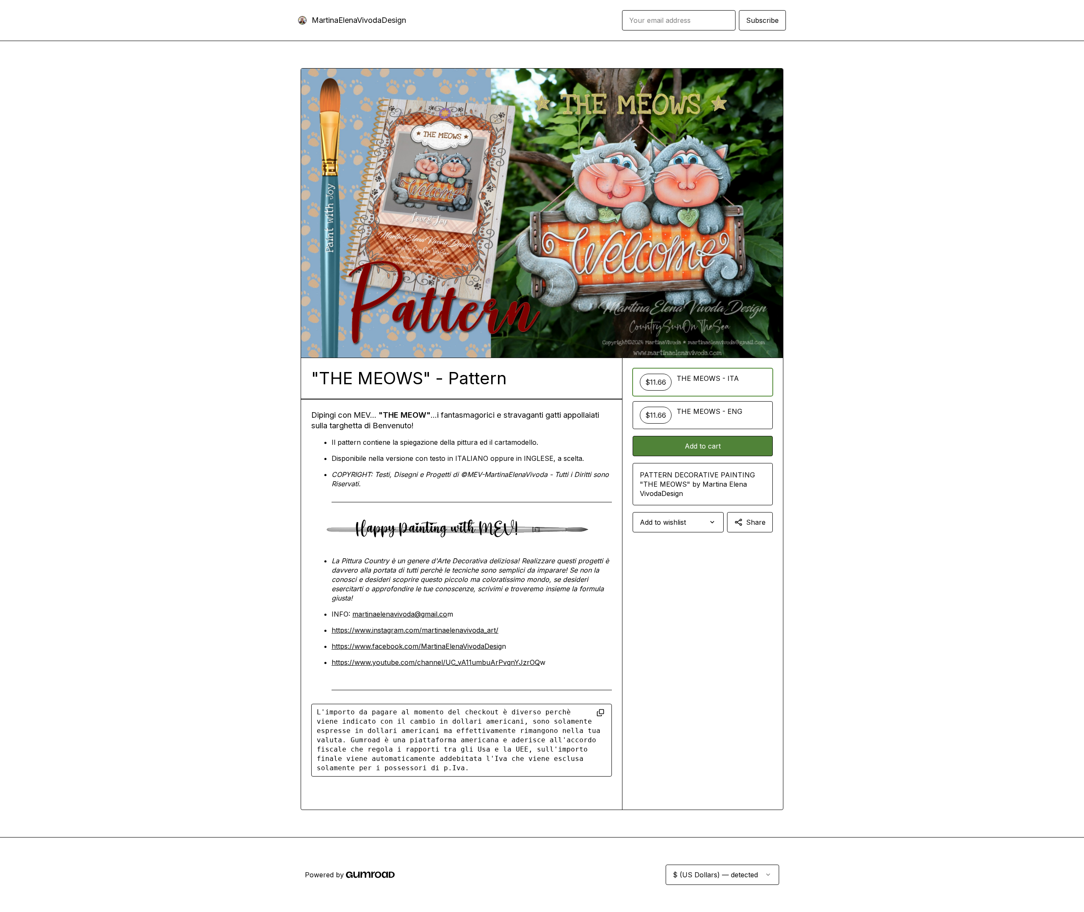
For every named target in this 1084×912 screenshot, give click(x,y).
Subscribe (762, 20)
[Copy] (600, 712)
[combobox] (678, 522)
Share (756, 522)
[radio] (703, 382)
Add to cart (703, 446)
